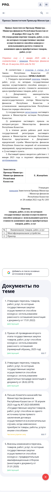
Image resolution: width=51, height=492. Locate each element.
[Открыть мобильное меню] (46, 4)
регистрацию (31, 112)
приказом (23, 61)
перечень (36, 79)
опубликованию (9, 160)
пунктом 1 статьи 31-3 (37, 70)
